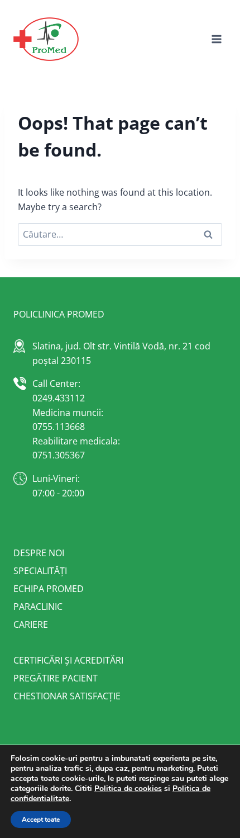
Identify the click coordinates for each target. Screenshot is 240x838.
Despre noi (38, 553)
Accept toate (41, 819)
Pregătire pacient (55, 678)
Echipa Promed (48, 589)
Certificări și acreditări (68, 660)
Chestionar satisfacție (67, 696)
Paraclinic (38, 606)
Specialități (40, 571)
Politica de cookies (128, 788)
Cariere (30, 624)
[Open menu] (216, 39)
